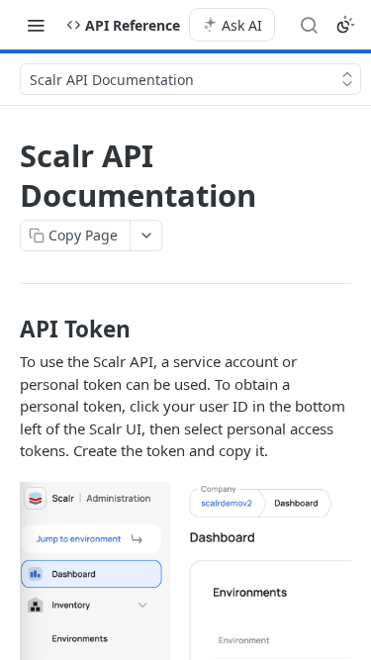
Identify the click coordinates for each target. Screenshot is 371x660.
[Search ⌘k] (309, 25)
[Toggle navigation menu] (35, 25)
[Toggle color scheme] (345, 25)
